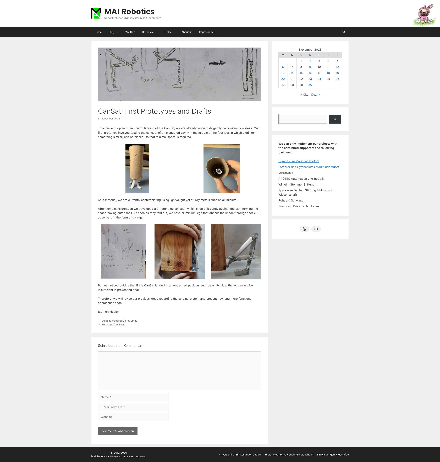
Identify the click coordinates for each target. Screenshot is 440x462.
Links (167, 32)
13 (283, 72)
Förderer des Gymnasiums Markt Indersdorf (308, 167)
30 (310, 84)
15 (301, 72)
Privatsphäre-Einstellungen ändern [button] (240, 454)
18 (328, 72)
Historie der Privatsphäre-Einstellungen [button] (289, 454)
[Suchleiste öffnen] (344, 32)
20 (283, 78)
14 (292, 72)
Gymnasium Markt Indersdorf (298, 161)
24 (319, 78)
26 (337, 78)
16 (310, 72)
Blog (111, 32)
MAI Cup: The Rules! (113, 324)
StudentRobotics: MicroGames (119, 320)
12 (337, 66)
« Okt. (305, 94)
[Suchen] (335, 119)
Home (98, 32)
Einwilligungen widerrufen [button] (333, 454)
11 (328, 66)
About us (187, 32)
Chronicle (148, 32)
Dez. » (315, 94)
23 (310, 78)
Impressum (206, 32)
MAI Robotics (129, 11)
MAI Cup (130, 32)
